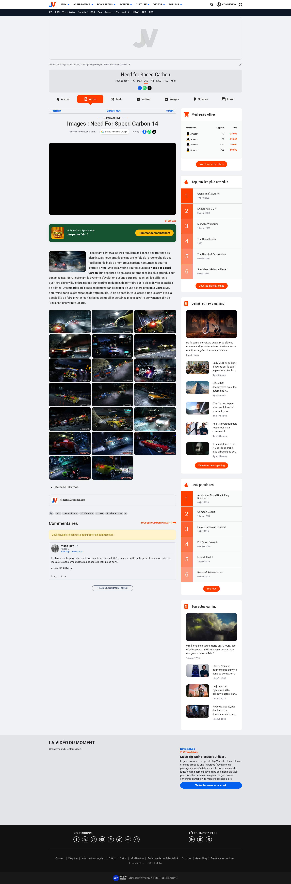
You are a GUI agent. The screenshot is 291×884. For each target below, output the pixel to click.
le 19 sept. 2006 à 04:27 (72, 551)
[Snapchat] (137, 839)
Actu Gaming (81, 4)
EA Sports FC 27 (206, 208)
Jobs (159, 863)
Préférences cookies (222, 858)
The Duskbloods (206, 239)
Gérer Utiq (201, 858)
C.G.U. (112, 858)
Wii (152, 80)
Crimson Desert (206, 511)
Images (174, 99)
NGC (158, 80)
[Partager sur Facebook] (140, 88)
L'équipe (72, 858)
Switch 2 (83, 12)
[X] (85, 839)
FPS (151, 12)
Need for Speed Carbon (145, 74)
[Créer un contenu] (240, 64)
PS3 (139, 80)
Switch (108, 12)
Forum (231, 99)
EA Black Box (87, 513)
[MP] (76, 546)
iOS (117, 12)
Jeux (63, 4)
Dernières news (114, 111)
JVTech (124, 4)
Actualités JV (72, 64)
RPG (144, 12)
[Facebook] (76, 839)
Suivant (169, 111)
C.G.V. (123, 858)
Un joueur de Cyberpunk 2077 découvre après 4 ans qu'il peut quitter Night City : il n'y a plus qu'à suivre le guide (224, 690)
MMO (136, 12)
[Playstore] (192, 839)
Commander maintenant (154, 233)
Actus (92, 99)
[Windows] (209, 839)
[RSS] (111, 839)
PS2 (166, 80)
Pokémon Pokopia (207, 542)
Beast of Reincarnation (210, 572)
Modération (137, 858)
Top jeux (211, 588)
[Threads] (128, 839)
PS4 (92, 12)
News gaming (87, 64)
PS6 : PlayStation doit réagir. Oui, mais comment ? (225, 427)
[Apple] (200, 839)
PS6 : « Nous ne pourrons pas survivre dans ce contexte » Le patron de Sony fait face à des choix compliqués (225, 670)
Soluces (203, 99)
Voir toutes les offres (212, 164)
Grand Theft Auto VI (208, 193)
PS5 (57, 12)
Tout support (122, 80)
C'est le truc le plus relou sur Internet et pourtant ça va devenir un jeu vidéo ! (224, 407)
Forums (174, 4)
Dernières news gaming (211, 465)
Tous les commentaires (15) (156, 523)
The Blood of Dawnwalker (211, 254)
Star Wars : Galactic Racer (212, 269)
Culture (141, 4)
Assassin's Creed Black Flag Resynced (213, 497)
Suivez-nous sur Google (116, 131)
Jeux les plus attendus (211, 285)
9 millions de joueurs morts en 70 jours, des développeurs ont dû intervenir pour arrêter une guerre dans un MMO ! (211, 649)
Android (125, 12)
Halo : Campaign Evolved (211, 527)
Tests (119, 99)
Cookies (186, 858)
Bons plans (105, 4)
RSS (150, 863)
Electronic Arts (70, 513)
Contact (59, 858)
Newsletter (138, 863)
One (100, 12)
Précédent (56, 111)
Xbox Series (68, 12)
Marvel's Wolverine (207, 224)
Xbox (173, 80)
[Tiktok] (119, 839)
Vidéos (157, 4)
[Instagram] (94, 839)
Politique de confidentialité (163, 858)
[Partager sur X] (150, 88)
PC (50, 12)
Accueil (52, 64)
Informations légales (93, 858)
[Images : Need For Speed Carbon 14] (69, 321)
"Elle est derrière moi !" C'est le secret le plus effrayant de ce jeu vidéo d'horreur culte (224, 448)
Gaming (61, 64)
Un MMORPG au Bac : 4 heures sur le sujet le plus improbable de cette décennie (225, 367)
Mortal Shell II (205, 557)
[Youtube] (102, 839)
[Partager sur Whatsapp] (145, 88)
